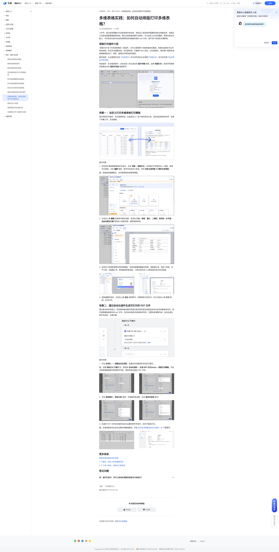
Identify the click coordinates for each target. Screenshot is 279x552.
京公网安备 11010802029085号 (147, 549)
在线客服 (123, 521)
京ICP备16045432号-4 (128, 549)
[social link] (76, 541)
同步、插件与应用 (113, 11)
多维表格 (102, 11)
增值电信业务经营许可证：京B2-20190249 (172, 549)
